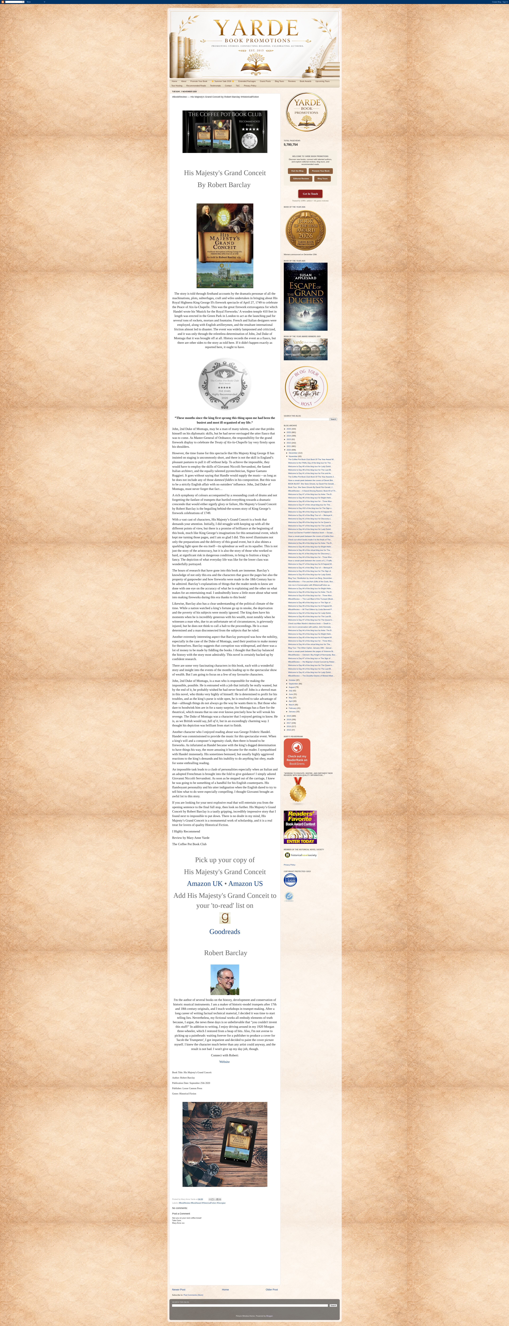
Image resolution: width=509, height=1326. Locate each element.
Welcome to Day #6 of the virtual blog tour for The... (310, 550)
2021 (289, 446)
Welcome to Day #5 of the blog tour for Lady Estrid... (310, 466)
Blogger (269, 1316)
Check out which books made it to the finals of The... (310, 540)
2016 (289, 726)
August (292, 687)
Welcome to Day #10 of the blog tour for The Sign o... (310, 508)
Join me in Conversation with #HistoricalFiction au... (309, 585)
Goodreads (224, 931)
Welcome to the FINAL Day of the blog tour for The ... (310, 463)
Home (174, 81)
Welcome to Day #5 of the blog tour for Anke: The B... (310, 592)
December (293, 453)
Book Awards (305, 81)
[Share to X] (215, 1199)
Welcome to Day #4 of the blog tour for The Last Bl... (310, 669)
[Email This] (210, 1199)
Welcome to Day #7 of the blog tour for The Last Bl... (310, 526)
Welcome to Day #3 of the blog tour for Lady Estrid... (310, 575)
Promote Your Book (198, 81)
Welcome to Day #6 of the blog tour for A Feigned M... (310, 606)
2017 (289, 723)
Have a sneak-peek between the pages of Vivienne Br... (311, 651)
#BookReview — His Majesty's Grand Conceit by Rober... (312, 662)
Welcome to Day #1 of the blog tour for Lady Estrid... (310, 672)
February (293, 708)
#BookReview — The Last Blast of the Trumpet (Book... (311, 599)
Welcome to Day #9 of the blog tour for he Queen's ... (310, 522)
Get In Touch (310, 194)
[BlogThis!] (212, 1199)
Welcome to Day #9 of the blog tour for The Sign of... (310, 571)
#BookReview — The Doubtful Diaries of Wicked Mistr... (311, 676)
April (291, 701)
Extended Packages (247, 81)
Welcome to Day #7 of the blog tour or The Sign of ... (310, 658)
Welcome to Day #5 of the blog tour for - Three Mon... (310, 501)
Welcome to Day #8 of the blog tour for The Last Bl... (310, 470)
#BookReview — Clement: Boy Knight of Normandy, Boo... (312, 655)
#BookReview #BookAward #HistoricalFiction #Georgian (202, 1203)
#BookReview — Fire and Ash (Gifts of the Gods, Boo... (311, 582)
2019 (289, 716)
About (183, 81)
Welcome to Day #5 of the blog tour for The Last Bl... (310, 617)
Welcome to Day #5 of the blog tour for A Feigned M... (310, 637)
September (294, 684)
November (293, 456)
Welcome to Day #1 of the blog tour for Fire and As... (310, 473)
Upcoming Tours (322, 81)
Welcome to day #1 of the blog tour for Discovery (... (310, 554)
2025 (289, 432)
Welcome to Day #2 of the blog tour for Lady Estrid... (310, 613)
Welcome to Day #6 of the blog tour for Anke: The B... (310, 543)
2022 (289, 443)
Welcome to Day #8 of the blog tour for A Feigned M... (310, 512)
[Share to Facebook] (217, 1199)
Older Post (272, 1289)
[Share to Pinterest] (220, 1199)
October (292, 680)
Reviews (292, 81)
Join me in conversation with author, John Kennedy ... (310, 627)
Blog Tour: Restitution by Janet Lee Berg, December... (310, 578)
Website (225, 1061)
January (292, 712)
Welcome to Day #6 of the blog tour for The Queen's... (311, 665)
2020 (289, 450)
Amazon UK (205, 883)
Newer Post (178, 1289)
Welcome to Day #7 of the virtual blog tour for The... (310, 505)
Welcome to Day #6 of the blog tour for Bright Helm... (310, 498)
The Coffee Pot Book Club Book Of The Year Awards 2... (311, 477)
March (292, 705)
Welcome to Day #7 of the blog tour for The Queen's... (311, 620)
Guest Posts (265, 81)
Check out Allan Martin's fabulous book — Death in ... (310, 624)
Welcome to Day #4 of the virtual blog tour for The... (310, 644)
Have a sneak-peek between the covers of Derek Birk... (311, 480)
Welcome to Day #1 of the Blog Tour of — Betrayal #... (311, 568)
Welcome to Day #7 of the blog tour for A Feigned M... (310, 564)
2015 (289, 730)
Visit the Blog (297, 171)
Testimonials (215, 85)
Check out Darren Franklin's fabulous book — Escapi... (311, 533)
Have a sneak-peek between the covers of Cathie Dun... (311, 536)
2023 (289, 439)
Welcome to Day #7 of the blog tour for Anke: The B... (310, 494)
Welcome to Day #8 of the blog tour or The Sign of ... (310, 603)
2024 (289, 436)
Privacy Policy (250, 85)
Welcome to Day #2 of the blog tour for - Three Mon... (310, 641)
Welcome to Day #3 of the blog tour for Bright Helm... (310, 634)
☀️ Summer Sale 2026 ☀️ (222, 81)
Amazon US (245, 883)
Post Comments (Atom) (193, 1295)
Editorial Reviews (301, 179)
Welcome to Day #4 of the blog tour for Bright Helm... (310, 589)
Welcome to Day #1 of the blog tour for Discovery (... (310, 519)
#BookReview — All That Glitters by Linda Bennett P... (310, 609)
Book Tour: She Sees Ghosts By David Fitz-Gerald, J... (311, 487)
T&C (238, 85)
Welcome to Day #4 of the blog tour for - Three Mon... (310, 557)
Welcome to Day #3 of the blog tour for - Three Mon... (310, 596)
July (291, 691)
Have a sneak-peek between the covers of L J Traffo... (311, 561)
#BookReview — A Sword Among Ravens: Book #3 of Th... (312, 491)
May (291, 698)
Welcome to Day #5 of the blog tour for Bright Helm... (310, 547)
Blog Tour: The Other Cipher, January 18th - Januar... (310, 648)
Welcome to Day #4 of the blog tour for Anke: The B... (310, 630)
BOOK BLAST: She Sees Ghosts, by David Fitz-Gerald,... (312, 484)
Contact (228, 85)
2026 (289, 429)
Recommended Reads (196, 85)
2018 (289, 720)
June (291, 694)
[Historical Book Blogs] (298, 805)
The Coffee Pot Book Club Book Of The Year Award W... (311, 459)
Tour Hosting (176, 85)
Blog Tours (279, 81)
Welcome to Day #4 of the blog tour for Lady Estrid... (310, 529)
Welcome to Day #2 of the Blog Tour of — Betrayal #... (311, 515)
